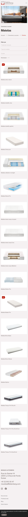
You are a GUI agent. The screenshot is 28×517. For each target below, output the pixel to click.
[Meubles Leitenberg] (7, 3)
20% (3, 297)
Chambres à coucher (13, 35)
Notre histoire (4, 504)
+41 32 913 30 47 (7, 481)
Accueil (3, 35)
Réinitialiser (4, 57)
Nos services (4, 495)
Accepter (4, 514)
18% (3, 64)
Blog (2, 501)
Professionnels (4, 498)
